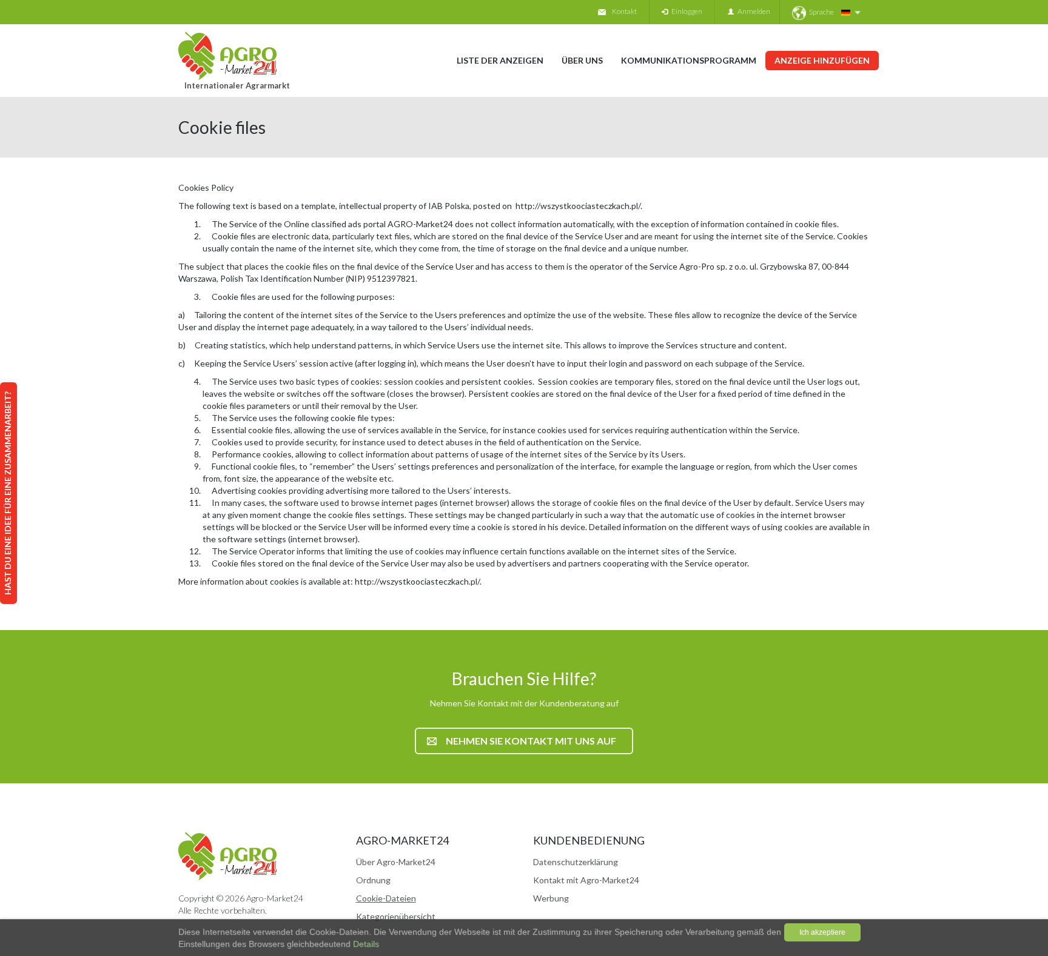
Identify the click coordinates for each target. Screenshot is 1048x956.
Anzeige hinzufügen (822, 60)
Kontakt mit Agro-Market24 (586, 880)
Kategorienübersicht (395, 916)
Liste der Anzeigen (500, 60)
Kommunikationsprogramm (688, 60)
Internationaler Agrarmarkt (237, 85)
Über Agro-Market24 (395, 862)
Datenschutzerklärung (575, 862)
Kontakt (624, 11)
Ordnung (373, 880)
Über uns (582, 60)
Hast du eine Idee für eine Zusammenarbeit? (7, 493)
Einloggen (685, 11)
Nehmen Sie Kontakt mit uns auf (531, 740)
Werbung (551, 898)
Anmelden (752, 11)
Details (365, 944)
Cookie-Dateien (386, 898)
